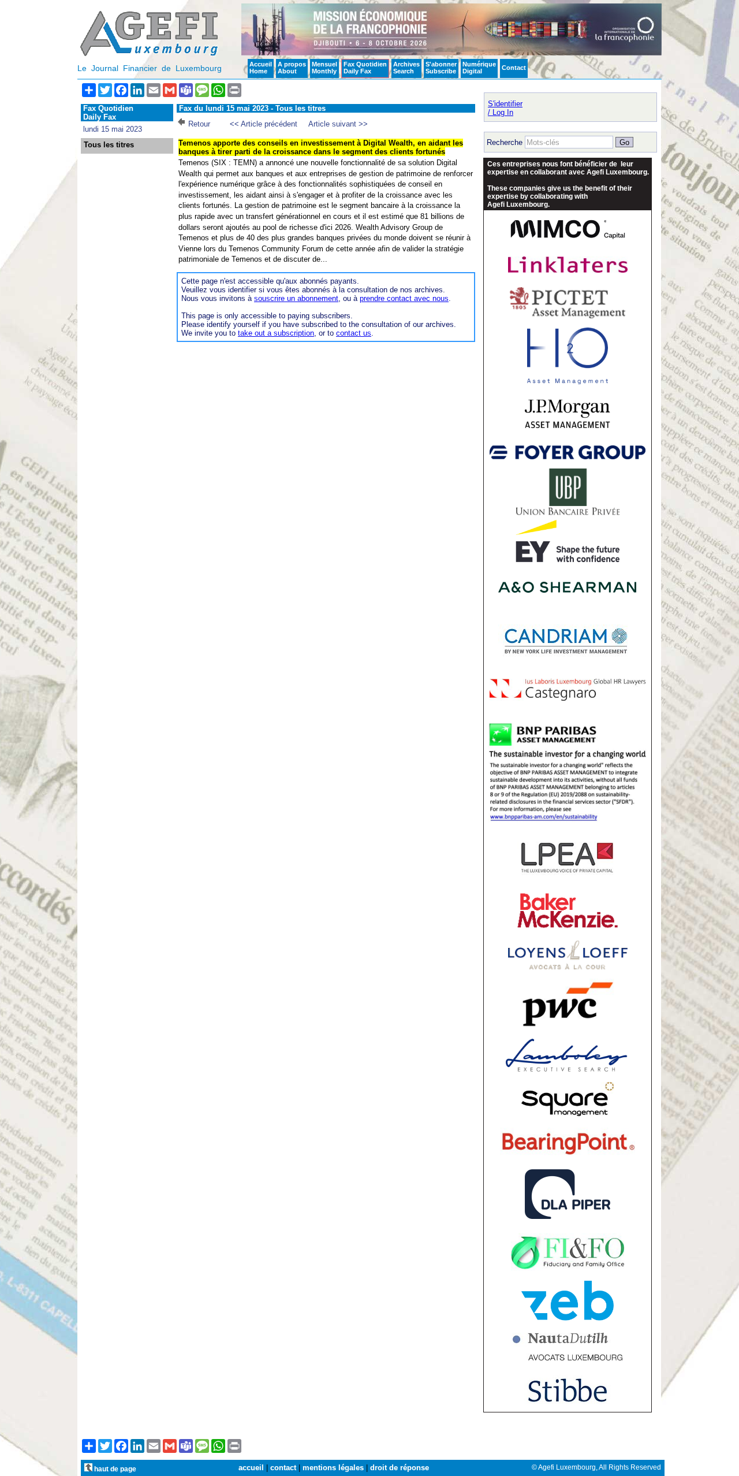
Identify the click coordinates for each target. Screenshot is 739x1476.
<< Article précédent (263, 124)
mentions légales (333, 1467)
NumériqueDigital (479, 68)
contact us (353, 333)
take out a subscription (276, 333)
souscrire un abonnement (296, 298)
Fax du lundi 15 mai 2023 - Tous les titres (252, 108)
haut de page (114, 1469)
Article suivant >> (338, 124)
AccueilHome (260, 68)
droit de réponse (399, 1467)
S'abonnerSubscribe (441, 68)
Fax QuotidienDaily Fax (365, 68)
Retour (199, 124)
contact (283, 1467)
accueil (251, 1467)
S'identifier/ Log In (505, 108)
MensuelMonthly (324, 68)
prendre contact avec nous (404, 298)
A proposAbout (292, 68)
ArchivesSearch (406, 68)
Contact (514, 67)
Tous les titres (109, 145)
